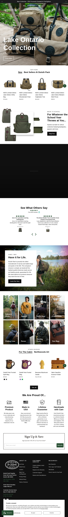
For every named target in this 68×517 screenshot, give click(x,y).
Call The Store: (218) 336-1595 (9, 480)
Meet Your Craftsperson (22, 473)
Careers (21, 469)
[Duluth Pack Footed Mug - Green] (22, 379)
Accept (33, 513)
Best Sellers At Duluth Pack (37, 72)
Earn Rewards (52, 464)
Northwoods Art (41, 352)
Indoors (37, 9)
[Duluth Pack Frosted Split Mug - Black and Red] (4, 379)
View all (34, 387)
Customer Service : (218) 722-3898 (8, 495)
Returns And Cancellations (39, 475)
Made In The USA (31, 13)
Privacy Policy (44, 508)
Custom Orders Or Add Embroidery (38, 466)
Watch (35, 178)
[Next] (66, 1)
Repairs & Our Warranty (38, 469)
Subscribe (60, 445)
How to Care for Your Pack (55, 472)
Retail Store (22, 466)
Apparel (41, 6)
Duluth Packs (31, 6)
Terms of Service (23, 482)
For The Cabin (25, 352)
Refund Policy (22, 479)
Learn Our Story (15, 281)
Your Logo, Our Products (55, 466)
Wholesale (51, 469)
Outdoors (29, 9)
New (24, 6)
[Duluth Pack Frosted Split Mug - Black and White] (6, 379)
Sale (41, 13)
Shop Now (8, 58)
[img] (34, 210)
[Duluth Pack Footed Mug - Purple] (20, 379)
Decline (52, 513)
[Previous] (2, 1)
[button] (33, 234)
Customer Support (37, 472)
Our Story (21, 464)
